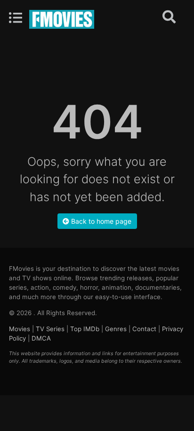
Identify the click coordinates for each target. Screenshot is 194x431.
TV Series (50, 329)
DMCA (41, 338)
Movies (19, 329)
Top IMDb (84, 329)
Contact (144, 329)
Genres (116, 329)
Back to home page (100, 221)
